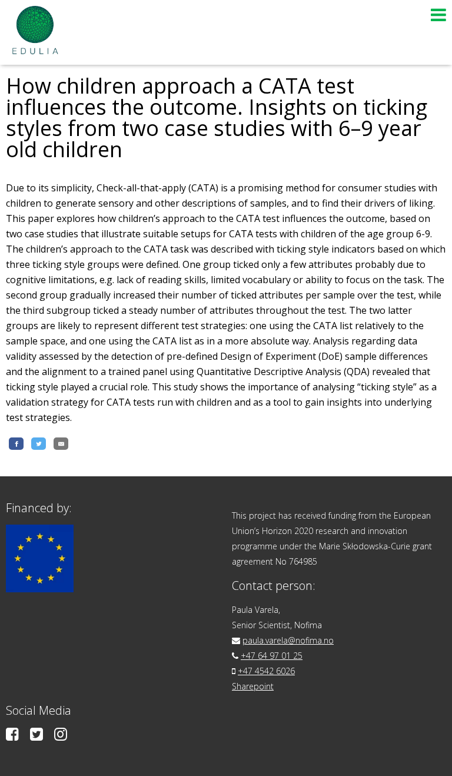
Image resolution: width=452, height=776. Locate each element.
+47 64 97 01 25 (272, 655)
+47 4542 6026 (266, 670)
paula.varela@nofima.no (288, 640)
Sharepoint (253, 686)
